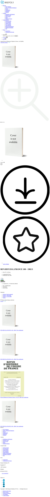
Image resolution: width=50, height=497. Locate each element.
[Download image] (25, 214)
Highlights (7, 11)
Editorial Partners (8, 18)
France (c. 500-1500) (7, 295)
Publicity (7, 12)
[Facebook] (4, 480)
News (4, 29)
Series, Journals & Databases (10, 7)
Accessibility (5, 494)
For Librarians (8, 22)
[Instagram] (4, 484)
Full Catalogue (8, 6)
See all (1, 301)
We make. (7, 491)
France (4, 297)
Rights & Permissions (9, 26)
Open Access (7, 16)
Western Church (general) (8, 294)
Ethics (6, 17)
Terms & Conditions (7, 493)
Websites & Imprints (9, 27)
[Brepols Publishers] (7, 3)
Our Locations (8, 24)
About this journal (4, 42)
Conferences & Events (9, 32)
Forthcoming (7, 9)
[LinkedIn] (4, 486)
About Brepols (8, 25)
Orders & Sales (8, 21)
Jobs (6, 28)
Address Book (8, 23)
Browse (4, 5)
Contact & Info (6, 19)
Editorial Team (8, 15)
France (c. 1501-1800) (7, 296)
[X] (4, 482)
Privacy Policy (6, 492)
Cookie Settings (6, 495)
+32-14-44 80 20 (5, 473)
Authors (4, 13)
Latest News (7, 30)
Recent (6, 8)
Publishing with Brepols (10, 14)
